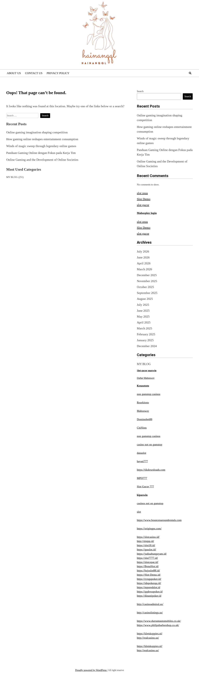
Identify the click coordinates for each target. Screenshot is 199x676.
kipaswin (142, 494)
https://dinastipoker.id (149, 595)
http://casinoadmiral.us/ (150, 604)
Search (140, 91)
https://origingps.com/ (149, 528)
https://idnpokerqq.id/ (149, 583)
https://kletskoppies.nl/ (149, 633)
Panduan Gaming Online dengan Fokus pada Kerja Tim (41, 152)
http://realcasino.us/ (148, 637)
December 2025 (147, 275)
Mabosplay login (147, 213)
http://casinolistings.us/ (150, 612)
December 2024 (147, 346)
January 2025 (145, 340)
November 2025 (147, 281)
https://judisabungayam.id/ (152, 553)
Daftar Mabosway (146, 378)
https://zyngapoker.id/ (149, 578)
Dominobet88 (144, 419)
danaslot (141, 452)
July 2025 (143, 304)
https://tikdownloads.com (151, 469)
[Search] (190, 73)
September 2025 (147, 293)
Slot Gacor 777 (145, 486)
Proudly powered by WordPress (91, 670)
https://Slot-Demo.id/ (149, 574)
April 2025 (143, 322)
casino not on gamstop (149, 444)
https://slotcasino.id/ (148, 536)
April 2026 (143, 263)
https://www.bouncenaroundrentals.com (159, 520)
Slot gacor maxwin (146, 370)
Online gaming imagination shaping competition (37, 132)
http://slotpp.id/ (145, 541)
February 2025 (146, 334)
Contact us (33, 73)
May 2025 (143, 316)
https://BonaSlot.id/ (148, 566)
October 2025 (145, 287)
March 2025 (144, 328)
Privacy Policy (58, 73)
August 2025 (145, 298)
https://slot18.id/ (146, 545)
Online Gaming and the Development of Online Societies (42, 159)
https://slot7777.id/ (147, 557)
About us (14, 73)
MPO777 (142, 478)
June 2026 (143, 257)
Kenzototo (143, 385)
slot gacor (143, 205)
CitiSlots (142, 427)
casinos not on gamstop (150, 503)
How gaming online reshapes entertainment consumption (42, 139)
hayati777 (142, 461)
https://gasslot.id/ (146, 549)
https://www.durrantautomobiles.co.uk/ (159, 620)
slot (139, 511)
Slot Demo (143, 199)
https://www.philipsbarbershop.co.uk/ (158, 625)
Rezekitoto (143, 402)
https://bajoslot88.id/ (148, 570)
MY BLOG (12, 177)
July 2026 (143, 251)
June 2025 (143, 310)
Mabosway (143, 410)
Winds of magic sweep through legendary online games (41, 146)
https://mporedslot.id (148, 587)
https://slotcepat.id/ (147, 562)
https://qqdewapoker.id (149, 591)
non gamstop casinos (148, 394)
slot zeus (142, 193)
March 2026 (144, 269)
